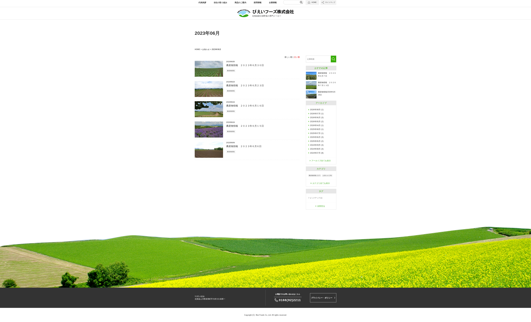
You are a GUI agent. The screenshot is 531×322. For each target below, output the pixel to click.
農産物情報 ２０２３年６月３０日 (245, 65)
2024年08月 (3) (317, 149)
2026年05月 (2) (317, 121)
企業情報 (273, 2)
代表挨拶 (202, 2)
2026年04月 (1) (317, 125)
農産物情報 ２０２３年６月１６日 (245, 105)
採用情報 (257, 2)
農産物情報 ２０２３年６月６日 (243, 146)
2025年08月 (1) (317, 129)
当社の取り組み (220, 2)
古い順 (297, 57)
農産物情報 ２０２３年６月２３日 (245, 85)
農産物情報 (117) (314, 175)
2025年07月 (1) (317, 133)
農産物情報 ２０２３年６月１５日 (245, 126)
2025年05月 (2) (317, 141)
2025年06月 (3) (317, 137)
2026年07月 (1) (317, 113)
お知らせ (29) (327, 175)
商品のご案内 (240, 2)
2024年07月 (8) (317, 153)
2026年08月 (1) (317, 109)
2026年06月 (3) (317, 117)
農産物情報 (231, 70)
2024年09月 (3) (317, 145)
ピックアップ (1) (316, 198)
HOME (197, 49)
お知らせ (205, 49)
